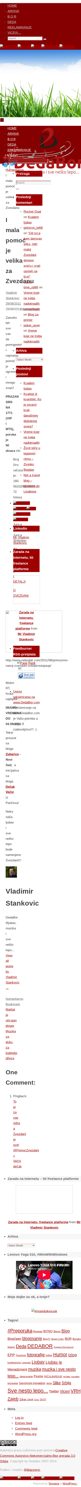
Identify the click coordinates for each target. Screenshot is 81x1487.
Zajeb (13, 1398)
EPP (11, 1355)
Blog (65, 1331)
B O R (12, 16)
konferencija (14, 1362)
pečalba (66, 1376)
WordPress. (70, 1483)
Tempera (53, 1483)
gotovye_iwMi (33, 227)
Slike (57, 1383)
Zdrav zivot (26, 1399)
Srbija (66, 1383)
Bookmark (13, 1004)
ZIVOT (43, 1399)
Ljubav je (54, 1362)
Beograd (37, 1331)
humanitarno (14, 999)
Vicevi (65, 1391)
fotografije (36, 1354)
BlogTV (46, 1339)
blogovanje (32, 1338)
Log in (19, 1418)
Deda (21, 1346)
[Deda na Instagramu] (50, 47)
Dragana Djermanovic (64, 1347)
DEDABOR (40, 1346)
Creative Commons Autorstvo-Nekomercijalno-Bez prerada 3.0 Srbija (37, 1456)
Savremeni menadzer (32, 1383)
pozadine (75, 1376)
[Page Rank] (26, 663)
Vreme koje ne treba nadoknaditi (32, 298)
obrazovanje (26, 1376)
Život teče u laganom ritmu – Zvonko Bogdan (32, 459)
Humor (60, 1354)
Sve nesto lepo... (28, 1390)
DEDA (12, 22)
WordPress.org (25, 1434)
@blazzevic (32, 1470)
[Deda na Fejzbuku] (9, 47)
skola (49, 1383)
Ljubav (38, 1362)
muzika (34, 1369)
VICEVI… (14, 32)
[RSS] (36, 47)
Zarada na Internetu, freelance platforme (38, 1222)
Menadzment (17, 1369)
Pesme (38, 1376)
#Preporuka (20, 1330)
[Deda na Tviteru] (24, 47)
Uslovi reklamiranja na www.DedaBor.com (26, 697)
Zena (36, 1400)
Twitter (54, 1391)
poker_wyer (32, 325)
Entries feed (23, 1423)
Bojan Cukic (57, 1339)
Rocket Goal (32, 211)
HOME (12, 5)
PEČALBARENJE (53, 1376)
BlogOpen (14, 1339)
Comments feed (26, 1428)
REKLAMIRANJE (20, 27)
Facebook (21, 1355)
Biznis (56, 1331)
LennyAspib (32, 309)
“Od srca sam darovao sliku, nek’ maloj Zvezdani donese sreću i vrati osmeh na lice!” (33, 254)
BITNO (48, 1331)
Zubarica (12, 754)
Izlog (72, 1355)
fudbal (49, 1355)
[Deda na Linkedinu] (67, 47)
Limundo (26, 1362)
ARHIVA (13, 11)
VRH (76, 1390)
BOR (68, 1339)
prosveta (13, 1383)
